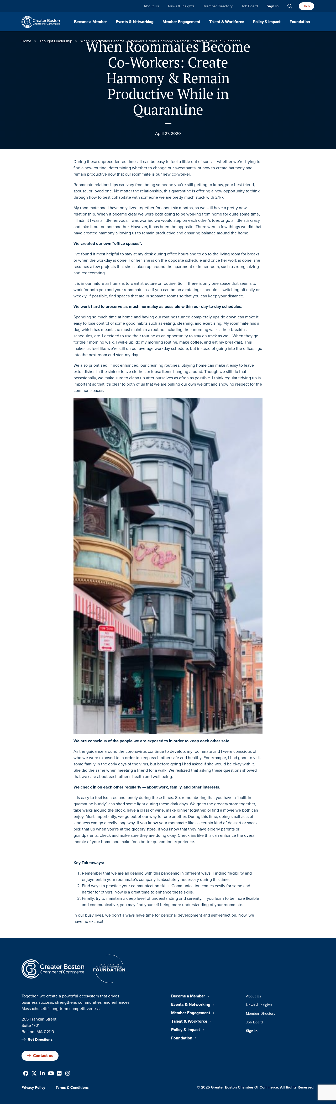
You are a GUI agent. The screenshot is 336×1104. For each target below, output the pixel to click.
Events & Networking (135, 22)
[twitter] (34, 1074)
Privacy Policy (33, 1087)
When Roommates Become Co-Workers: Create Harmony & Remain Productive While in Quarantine (168, 78)
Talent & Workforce (226, 22)
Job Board (250, 6)
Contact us (43, 1055)
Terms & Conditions (72, 1087)
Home (26, 41)
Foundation (300, 22)
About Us (151, 6)
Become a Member (90, 22)
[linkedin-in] (42, 1074)
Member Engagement (181, 22)
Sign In (273, 6)
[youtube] (51, 1074)
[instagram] (67, 1074)
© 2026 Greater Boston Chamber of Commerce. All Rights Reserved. (255, 1087)
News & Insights (181, 6)
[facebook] (25, 1074)
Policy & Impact (267, 22)
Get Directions (40, 1039)
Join (306, 6)
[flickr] (59, 1074)
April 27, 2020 (168, 133)
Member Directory (218, 6)
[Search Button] (289, 6)
